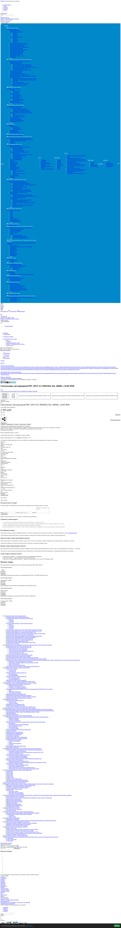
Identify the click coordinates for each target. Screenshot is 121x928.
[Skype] (13, 382)
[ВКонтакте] (1, 382)
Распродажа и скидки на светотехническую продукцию (66, 369)
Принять (117, 925)
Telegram (7, 354)
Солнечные (6, 374)
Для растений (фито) (98, 373)
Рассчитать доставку (115, 420)
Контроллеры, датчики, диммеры (55, 367)
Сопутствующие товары (47, 369)
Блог (2, 893)
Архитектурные (59, 373)
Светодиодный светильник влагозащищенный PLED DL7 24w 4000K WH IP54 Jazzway (7, 577)
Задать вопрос (22, 424)
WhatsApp (7, 358)
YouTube (7, 356)
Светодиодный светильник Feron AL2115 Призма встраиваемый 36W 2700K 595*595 (7, 567)
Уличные (53, 373)
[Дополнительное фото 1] (4, 395)
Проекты (3, 881)
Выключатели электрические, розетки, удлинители (61, 368)
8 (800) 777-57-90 (5, 1)
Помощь (3, 887)
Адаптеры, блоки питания (41, 367)
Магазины (3, 883)
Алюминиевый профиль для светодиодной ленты (97, 367)
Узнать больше (29, 925)
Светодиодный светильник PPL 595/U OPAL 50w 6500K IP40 (7, 598)
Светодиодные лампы (6, 367)
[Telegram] (15, 382)
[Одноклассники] (3, 382)
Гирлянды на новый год (35, 369)
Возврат (29, 424)
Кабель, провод (110, 368)
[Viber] (9, 382)
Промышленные (67, 373)
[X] (7, 382)
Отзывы (16, 424)
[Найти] (1, 16)
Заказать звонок (4, 320)
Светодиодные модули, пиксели (77, 367)
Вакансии (3, 882)
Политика (3, 884)
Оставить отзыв (4, 495)
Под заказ (118, 414)
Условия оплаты (4, 888)
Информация (4, 886)
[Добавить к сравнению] (2, 390)
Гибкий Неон (66, 367)
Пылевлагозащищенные (45, 373)
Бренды (2, 896)
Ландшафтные (74, 373)
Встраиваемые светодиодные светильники (11, 373)
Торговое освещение (5, 378)
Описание (3, 424)
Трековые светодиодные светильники (16, 368)
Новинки (14, 847)
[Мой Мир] (5, 382)
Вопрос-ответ (4, 894)
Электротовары (13, 369)
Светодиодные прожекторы (31, 368)
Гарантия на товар (5, 891)
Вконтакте (7, 353)
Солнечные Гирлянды (43, 368)
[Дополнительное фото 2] (13, 395)
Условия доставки (5, 889)
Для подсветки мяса (88, 373)
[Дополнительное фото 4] (68, 395)
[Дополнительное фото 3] (35, 395)
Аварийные (81, 373)
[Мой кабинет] (1, 24)
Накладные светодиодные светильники (30, 373)
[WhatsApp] (11, 382)
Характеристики (10, 424)
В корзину (3, 594)
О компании (3, 878)
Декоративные (106, 373)
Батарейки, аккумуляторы (23, 369)
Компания (3, 877)
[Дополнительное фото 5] (102, 395)
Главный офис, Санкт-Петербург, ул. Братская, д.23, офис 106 (15, 902)
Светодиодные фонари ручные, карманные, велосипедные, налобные (89, 368)
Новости (3, 879)
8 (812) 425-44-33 (5, 17)
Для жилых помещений (16, 378)
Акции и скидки (6, 847)
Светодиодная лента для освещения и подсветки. (23, 367)
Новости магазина (22, 847)
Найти (2, 915)
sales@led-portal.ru (6, 350)
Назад (7, 340)
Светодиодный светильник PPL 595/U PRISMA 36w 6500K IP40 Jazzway (7, 588)
